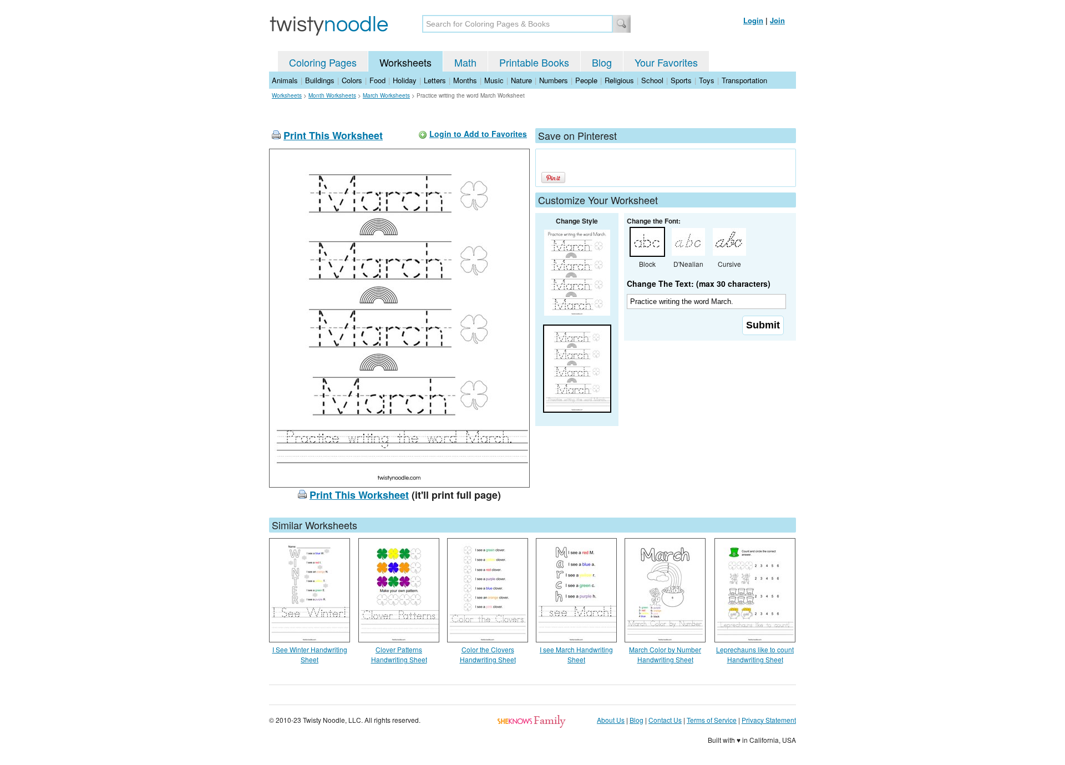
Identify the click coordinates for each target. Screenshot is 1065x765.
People (586, 80)
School (652, 80)
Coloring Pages (323, 62)
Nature (521, 80)
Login (753, 20)
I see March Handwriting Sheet (576, 654)
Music (494, 80)
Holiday (405, 80)
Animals (285, 80)
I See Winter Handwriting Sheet (309, 654)
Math (465, 62)
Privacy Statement (769, 720)
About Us (611, 720)
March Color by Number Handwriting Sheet (665, 654)
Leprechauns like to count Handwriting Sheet (755, 654)
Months (465, 80)
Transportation (744, 80)
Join (777, 20)
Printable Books (534, 62)
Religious (619, 80)
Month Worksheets (332, 95)
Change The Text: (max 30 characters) (698, 283)
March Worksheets (386, 95)
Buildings (319, 80)
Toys (706, 80)
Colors (352, 80)
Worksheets (405, 62)
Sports (681, 80)
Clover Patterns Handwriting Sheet (399, 654)
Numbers (553, 80)
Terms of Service (712, 720)
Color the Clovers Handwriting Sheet (488, 654)
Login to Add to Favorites (478, 133)
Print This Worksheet (333, 135)
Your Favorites (666, 62)
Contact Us (665, 720)
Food (377, 80)
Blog (602, 62)
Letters (435, 80)
